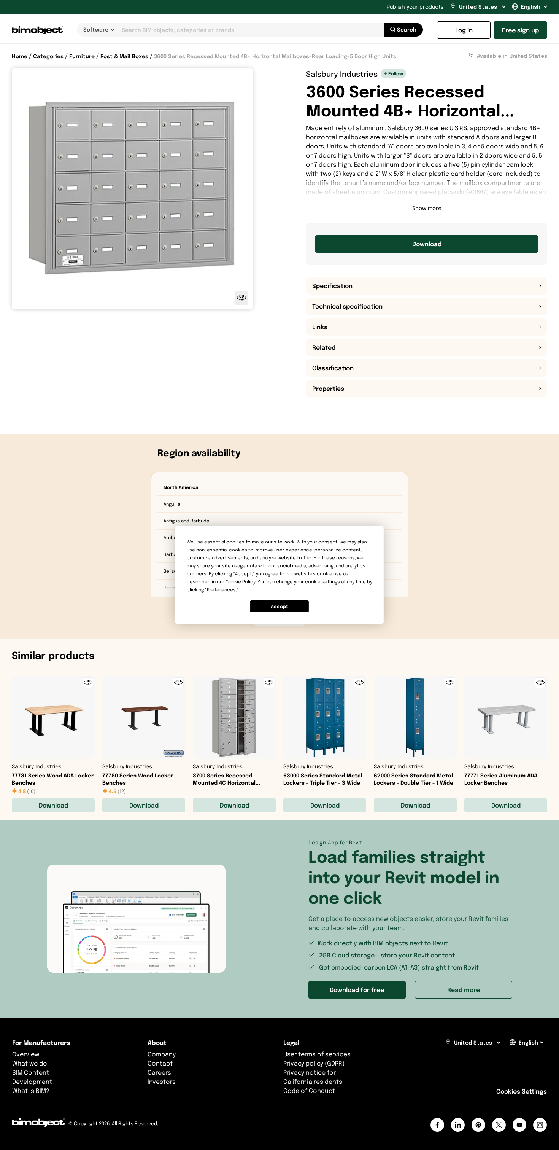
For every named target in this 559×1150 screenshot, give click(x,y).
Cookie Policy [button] (240, 581)
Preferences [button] (221, 589)
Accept (279, 606)
